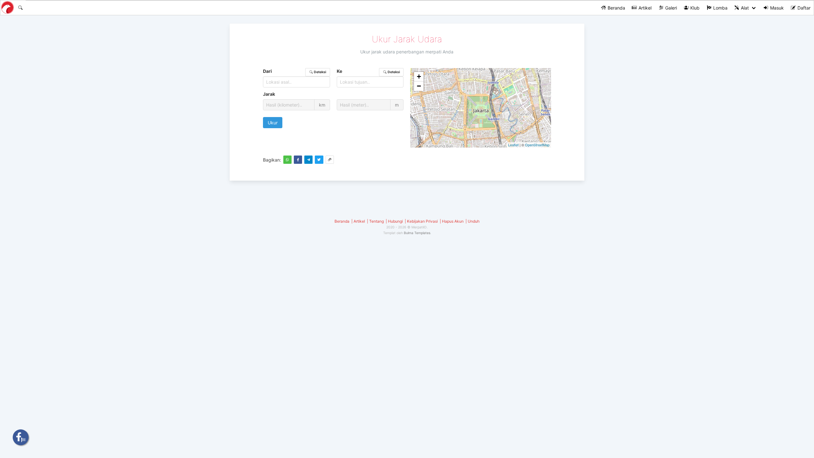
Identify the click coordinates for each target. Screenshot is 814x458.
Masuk (776, 7)
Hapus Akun (453, 221)
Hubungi (395, 221)
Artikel (644, 7)
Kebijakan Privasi (422, 221)
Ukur (273, 122)
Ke (368, 71)
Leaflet (513, 144)
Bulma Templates (417, 233)
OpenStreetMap (537, 144)
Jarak (269, 94)
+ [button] (419, 76)
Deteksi (319, 72)
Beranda (615, 7)
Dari (294, 71)
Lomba (720, 7)
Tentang (376, 221)
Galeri (670, 7)
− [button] (419, 86)
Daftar (803, 7)
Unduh (473, 221)
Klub (694, 7)
